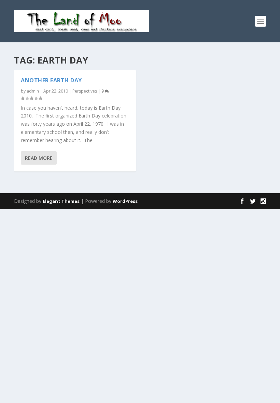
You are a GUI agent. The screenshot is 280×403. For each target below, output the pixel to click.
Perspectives (84, 91)
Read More (39, 158)
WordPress (125, 201)
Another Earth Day (51, 80)
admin (33, 91)
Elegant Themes (61, 201)
